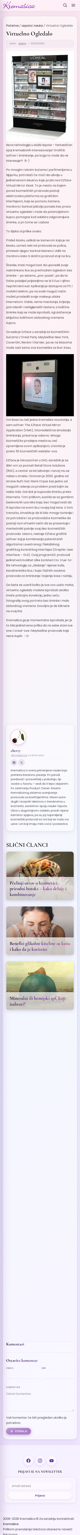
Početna (12, 25)
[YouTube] (51, 1460)
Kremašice (11, 1524)
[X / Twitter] (21, 762)
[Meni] (73, 5)
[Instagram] (40, 1460)
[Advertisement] (40, 688)
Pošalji (21, 1431)
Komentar (13, 1387)
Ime (43, 1368)
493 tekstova (19, 755)
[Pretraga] (65, 5)
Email (10, 1368)
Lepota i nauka (32, 25)
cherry (22, 43)
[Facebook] (14, 762)
